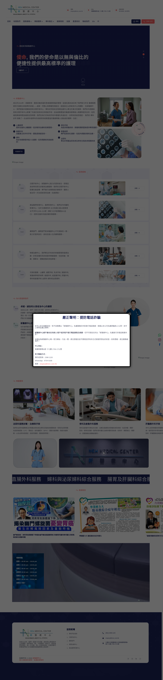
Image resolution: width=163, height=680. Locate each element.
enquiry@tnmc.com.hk (48, 364)
